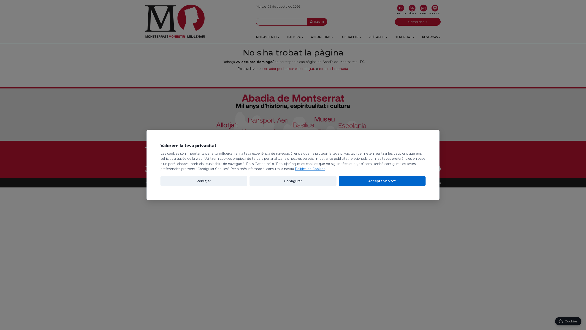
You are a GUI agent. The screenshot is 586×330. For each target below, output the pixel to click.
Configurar (293, 181)
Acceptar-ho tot (382, 181)
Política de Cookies (310, 169)
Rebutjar (204, 181)
